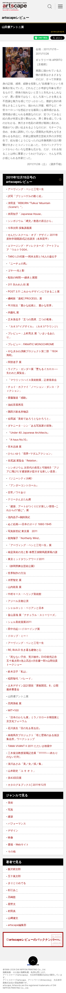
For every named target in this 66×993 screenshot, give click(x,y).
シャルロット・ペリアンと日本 (26, 607)
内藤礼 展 (13, 312)
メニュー (60, 6)
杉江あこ (13, 890)
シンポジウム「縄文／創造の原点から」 (31, 220)
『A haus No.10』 (18, 439)
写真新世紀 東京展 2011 (22, 531)
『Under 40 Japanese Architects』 (29, 432)
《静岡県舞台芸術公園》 (22, 566)
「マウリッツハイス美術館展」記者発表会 (32, 379)
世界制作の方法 (17, 573)
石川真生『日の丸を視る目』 (24, 728)
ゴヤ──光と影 (16, 270)
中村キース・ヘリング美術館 (24, 593)
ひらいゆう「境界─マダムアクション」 (30, 453)
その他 (12, 851)
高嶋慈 (12, 897)
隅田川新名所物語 (18, 411)
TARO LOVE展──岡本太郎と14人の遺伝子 (32, 256)
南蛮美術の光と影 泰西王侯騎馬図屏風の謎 (32, 552)
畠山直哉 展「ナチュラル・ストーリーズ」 (32, 614)
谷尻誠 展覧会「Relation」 (23, 460)
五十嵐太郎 (14, 876)
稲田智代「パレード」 (21, 678)
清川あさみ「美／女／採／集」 (26, 763)
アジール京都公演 (18, 600)
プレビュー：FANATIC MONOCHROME (31, 344)
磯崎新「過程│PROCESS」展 (25, 298)
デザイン (13, 830)
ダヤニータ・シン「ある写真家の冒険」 (31, 425)
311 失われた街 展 (18, 284)
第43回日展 (14, 777)
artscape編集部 (17, 924)
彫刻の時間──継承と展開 (22, 277)
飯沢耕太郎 (14, 869)
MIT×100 (13, 710)
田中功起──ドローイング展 (24, 628)
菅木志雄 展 (14, 446)
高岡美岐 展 (14, 703)
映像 (10, 837)
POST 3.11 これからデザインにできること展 (34, 291)
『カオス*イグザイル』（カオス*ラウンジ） (33, 326)
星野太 (12, 904)
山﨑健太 (13, 917)
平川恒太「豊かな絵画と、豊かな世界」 (31, 305)
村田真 (12, 911)
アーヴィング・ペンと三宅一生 (26, 189)
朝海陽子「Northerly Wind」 (24, 538)
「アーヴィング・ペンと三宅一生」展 (30, 545)
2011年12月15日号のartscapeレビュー (21, 180)
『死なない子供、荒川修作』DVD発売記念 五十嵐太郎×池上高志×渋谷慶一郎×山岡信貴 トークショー (32, 660)
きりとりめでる (17, 883)
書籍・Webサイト (18, 844)
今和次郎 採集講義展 (20, 227)
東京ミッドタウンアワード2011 (26, 559)
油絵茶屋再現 (15, 404)
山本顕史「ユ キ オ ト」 (22, 770)
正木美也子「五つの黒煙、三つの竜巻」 (31, 319)
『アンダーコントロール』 (23, 485)
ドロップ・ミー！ (18, 635)
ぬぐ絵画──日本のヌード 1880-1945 (30, 524)
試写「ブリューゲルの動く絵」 (26, 196)
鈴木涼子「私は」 (18, 671)
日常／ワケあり (17, 492)
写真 (10, 809)
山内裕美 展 (14, 586)
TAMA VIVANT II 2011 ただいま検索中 (30, 745)
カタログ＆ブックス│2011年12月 (27, 784)
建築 (10, 816)
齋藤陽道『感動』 (18, 397)
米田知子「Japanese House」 (25, 213)
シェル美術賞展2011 (20, 621)
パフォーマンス (17, 823)
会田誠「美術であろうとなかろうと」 (30, 418)
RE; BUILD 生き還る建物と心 (24, 649)
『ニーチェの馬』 (18, 263)
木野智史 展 (14, 580)
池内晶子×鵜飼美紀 (19, 517)
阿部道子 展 (14, 362)
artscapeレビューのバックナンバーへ (34, 939)
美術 (10, 802)
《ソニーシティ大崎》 (21, 478)
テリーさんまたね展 (19, 499)
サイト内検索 (49, 6)
